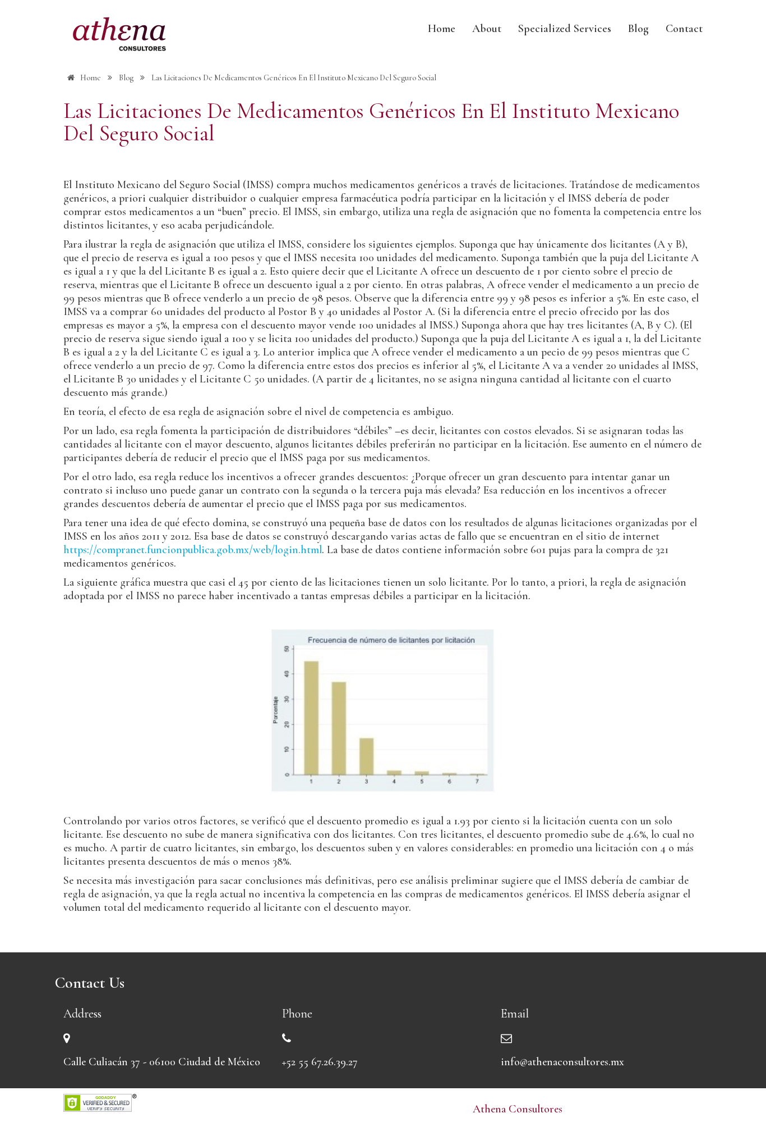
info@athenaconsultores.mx (562, 1062)
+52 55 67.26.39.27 (320, 1062)
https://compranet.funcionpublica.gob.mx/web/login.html (192, 549)
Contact (684, 28)
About (486, 28)
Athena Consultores (517, 1109)
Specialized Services (564, 28)
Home (441, 28)
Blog (638, 28)
